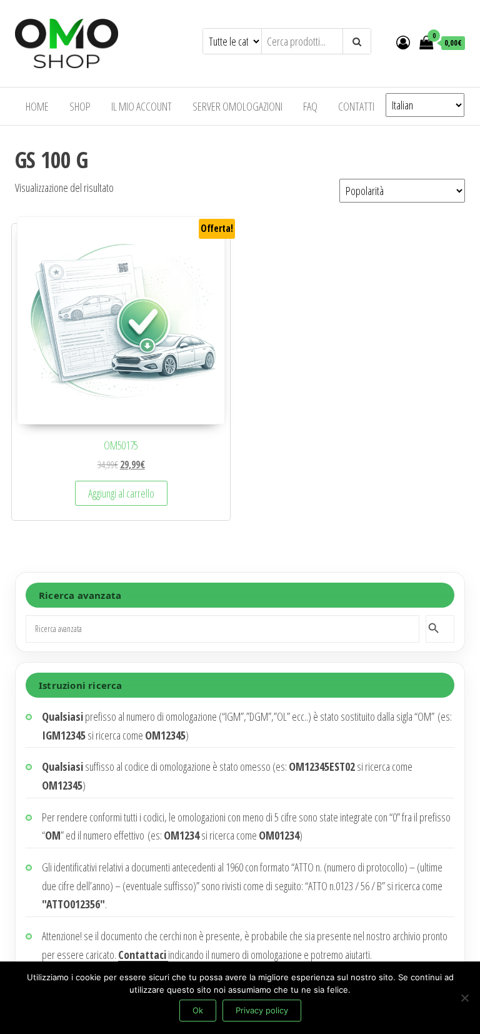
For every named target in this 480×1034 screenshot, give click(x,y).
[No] (464, 997)
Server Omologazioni (237, 106)
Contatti (356, 106)
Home (37, 106)
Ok (197, 1010)
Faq (310, 106)
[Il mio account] (403, 42)
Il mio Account (141, 106)
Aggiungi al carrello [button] (121, 493)
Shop (80, 106)
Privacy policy (262, 1010)
